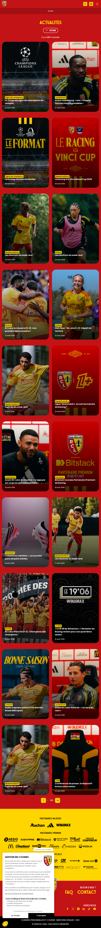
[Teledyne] (90, 867)
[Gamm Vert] (90, 860)
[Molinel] (23, 846)
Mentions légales (65, 920)
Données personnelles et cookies (38, 920)
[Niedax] (69, 846)
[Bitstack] (44, 839)
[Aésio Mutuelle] (11, 839)
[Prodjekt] (73, 867)
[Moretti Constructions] (57, 867)
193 (51, 800)
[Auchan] (37, 825)
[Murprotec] (39, 846)
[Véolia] (85, 846)
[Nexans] (54, 846)
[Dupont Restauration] (75, 839)
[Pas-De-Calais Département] (61, 839)
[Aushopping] (27, 839)
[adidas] (50, 825)
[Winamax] (63, 825)
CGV (77, 920)
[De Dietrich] (75, 861)
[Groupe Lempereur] (90, 839)
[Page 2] (57, 800)
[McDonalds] (10, 846)
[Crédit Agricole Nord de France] (63, 861)
